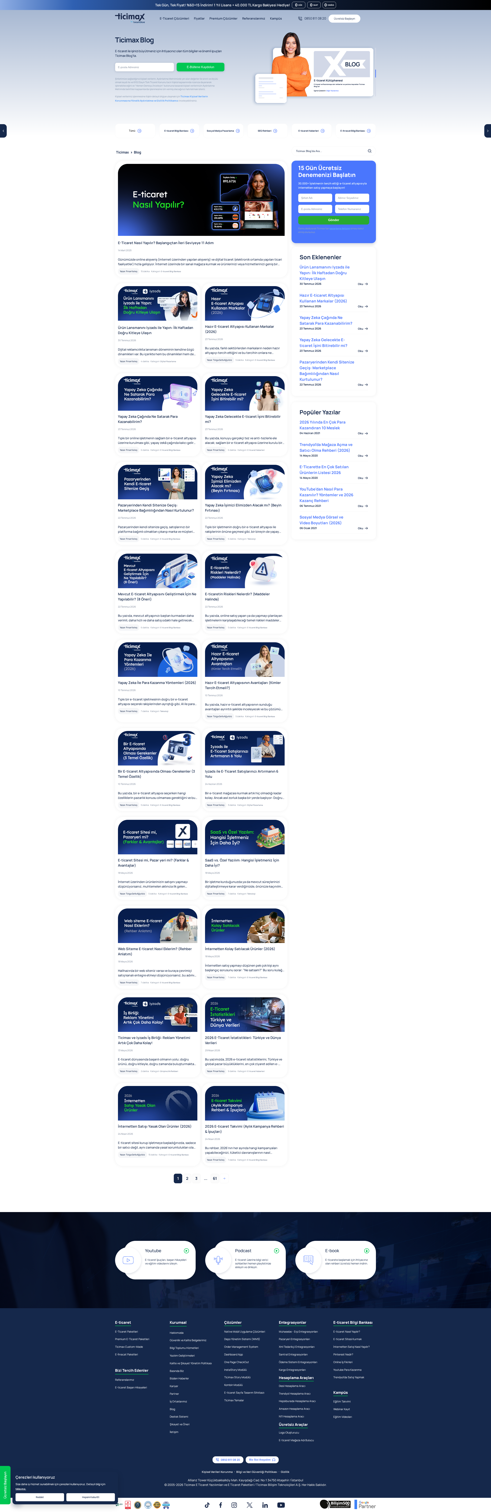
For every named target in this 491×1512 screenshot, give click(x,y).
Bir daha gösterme (248, 814)
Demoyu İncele (245, 792)
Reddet (40, 1497)
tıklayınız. (21, 1489)
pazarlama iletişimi (245, 802)
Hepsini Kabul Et (90, 1497)
